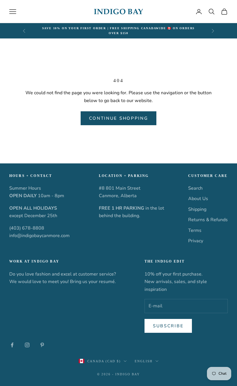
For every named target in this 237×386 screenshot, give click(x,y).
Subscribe (168, 326)
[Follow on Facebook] (12, 345)
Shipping (197, 209)
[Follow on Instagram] (27, 345)
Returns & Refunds (208, 220)
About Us (198, 198)
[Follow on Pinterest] (42, 345)
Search (195, 188)
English (144, 361)
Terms (194, 230)
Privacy (195, 241)
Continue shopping (118, 118)
